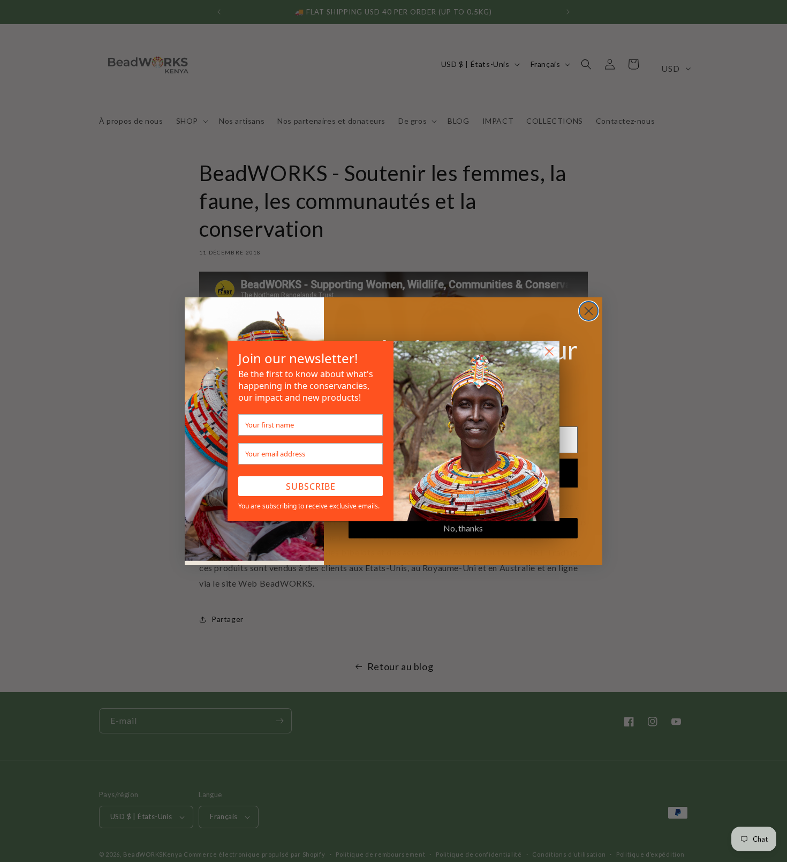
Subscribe (311, 486)
